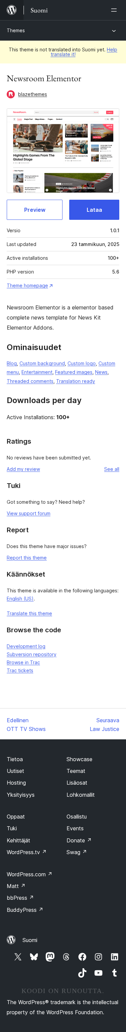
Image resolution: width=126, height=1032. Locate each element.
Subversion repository (31, 654)
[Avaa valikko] (115, 10)
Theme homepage (27, 285)
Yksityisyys (21, 794)
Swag (77, 852)
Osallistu (77, 816)
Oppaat (16, 816)
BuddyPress (25, 909)
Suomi (30, 940)
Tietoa (15, 759)
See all (111, 469)
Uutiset (15, 771)
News (101, 372)
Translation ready (75, 381)
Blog (12, 363)
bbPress (20, 897)
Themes (16, 30)
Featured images (73, 372)
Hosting (16, 782)
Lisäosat (77, 782)
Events (75, 828)
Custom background (42, 363)
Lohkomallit (81, 794)
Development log (26, 646)
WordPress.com (29, 874)
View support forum (28, 513)
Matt (16, 886)
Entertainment (37, 372)
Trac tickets (20, 670)
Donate (79, 840)
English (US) (20, 598)
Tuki (12, 828)
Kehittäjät (18, 840)
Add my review (23, 469)
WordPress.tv (27, 852)
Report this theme (27, 557)
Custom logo (82, 363)
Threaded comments (30, 381)
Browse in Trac (23, 662)
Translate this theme (29, 613)
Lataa (94, 209)
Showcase (79, 759)
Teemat (76, 771)
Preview (34, 209)
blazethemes (32, 94)
